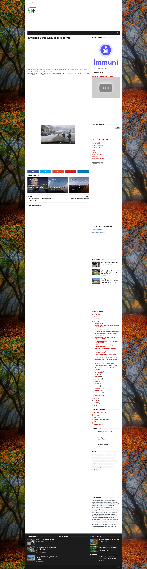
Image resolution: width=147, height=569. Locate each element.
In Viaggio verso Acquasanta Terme (106, 363)
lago (100, 467)
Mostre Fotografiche (33, 1)
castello (95, 467)
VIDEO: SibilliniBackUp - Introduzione (77, 188)
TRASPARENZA (64, 33)
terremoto (36, 41)
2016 (95, 319)
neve (32, 41)
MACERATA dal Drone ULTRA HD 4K (106, 355)
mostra (113, 458)
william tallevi (98, 424)
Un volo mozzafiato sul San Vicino (106, 365)
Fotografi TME (31, 3)
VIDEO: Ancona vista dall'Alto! (103, 76)
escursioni (101, 455)
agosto (97, 386)
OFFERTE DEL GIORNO (98, 159)
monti (105, 464)
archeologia (96, 470)
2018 (95, 398)
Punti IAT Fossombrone (101, 419)
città (115, 461)
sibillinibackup (53, 179)
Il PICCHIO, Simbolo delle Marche (105, 349)
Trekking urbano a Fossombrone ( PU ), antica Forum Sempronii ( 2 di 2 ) (109, 280)
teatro (110, 467)
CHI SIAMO (44, 33)
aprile (97, 377)
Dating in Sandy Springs (104, 431)
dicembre (98, 395)
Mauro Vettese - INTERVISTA (109, 262)
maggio (97, 379)
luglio (97, 384)
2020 (95, 403)
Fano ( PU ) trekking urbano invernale (107, 331)
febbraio (98, 372)
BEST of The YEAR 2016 (102, 329)
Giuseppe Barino (99, 415)
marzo (97, 374)
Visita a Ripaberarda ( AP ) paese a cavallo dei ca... (106, 360)
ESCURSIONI (54, 33)
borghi (94, 455)
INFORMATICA (96, 144)
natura (110, 461)
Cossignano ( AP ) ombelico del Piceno (105, 368)
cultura (95, 464)
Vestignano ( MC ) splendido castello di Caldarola (107, 326)
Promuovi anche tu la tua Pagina (98, 232)
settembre (99, 388)
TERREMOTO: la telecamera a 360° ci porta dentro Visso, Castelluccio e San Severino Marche (108, 557)
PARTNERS (84, 33)
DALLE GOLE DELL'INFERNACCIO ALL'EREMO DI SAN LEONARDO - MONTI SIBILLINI (108, 549)
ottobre (98, 390)
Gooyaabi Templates (57, 567)
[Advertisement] (89, 18)
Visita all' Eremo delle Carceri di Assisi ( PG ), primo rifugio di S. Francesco (110, 272)
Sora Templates (38, 567)
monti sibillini (102, 461)
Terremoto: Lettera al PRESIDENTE (106, 357)
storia (94, 458)
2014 (95, 314)
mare (100, 464)
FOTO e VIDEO (96, 142)
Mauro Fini (97, 417)
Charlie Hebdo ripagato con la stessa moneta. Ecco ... (107, 351)
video (40, 41)
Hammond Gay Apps (104, 444)
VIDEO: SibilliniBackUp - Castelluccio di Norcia (56, 188)
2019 (95, 400)
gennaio (98, 323)
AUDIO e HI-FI (96, 147)
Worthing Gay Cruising (104, 438)
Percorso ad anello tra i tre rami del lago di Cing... (106, 334)
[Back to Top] (118, 567)
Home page (35, 33)
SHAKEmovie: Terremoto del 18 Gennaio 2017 (105, 338)
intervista (31, 179)
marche (95, 461)
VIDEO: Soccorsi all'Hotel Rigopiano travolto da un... (106, 345)
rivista (105, 467)
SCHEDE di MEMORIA (97, 145)
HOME (93, 151)
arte (114, 455)
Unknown (97, 422)
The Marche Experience (97, 229)
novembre (98, 393)
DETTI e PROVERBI (97, 155)
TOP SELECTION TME (96, 33)
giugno (97, 381)
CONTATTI (75, 33)
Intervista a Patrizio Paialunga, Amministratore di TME (37, 187)
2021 (95, 405)
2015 (95, 316)
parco (110, 464)
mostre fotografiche (103, 458)
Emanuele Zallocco (100, 413)
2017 (95, 321)
